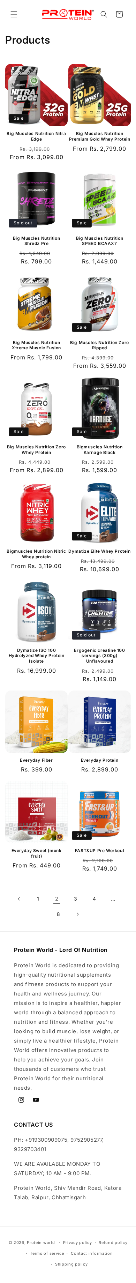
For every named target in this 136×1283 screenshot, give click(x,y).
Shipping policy (71, 1264)
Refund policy (113, 1242)
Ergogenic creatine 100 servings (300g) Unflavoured (99, 656)
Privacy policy (77, 1242)
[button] (14, 14)
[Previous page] (19, 899)
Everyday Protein (100, 760)
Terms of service (47, 1253)
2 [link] (57, 898)
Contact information (92, 1253)
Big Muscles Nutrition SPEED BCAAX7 (99, 241)
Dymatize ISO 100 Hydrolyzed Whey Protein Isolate (37, 656)
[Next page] (77, 914)
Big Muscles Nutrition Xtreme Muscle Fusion (36, 345)
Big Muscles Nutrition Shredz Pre (36, 241)
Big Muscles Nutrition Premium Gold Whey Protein (99, 136)
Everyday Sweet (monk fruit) (37, 853)
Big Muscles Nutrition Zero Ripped (99, 345)
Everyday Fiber (36, 760)
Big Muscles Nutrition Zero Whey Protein (36, 449)
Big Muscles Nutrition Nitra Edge (36, 136)
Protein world (41, 1242)
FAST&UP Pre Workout (99, 850)
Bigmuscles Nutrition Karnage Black (100, 449)
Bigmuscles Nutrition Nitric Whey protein (36, 554)
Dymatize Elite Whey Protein (99, 551)
